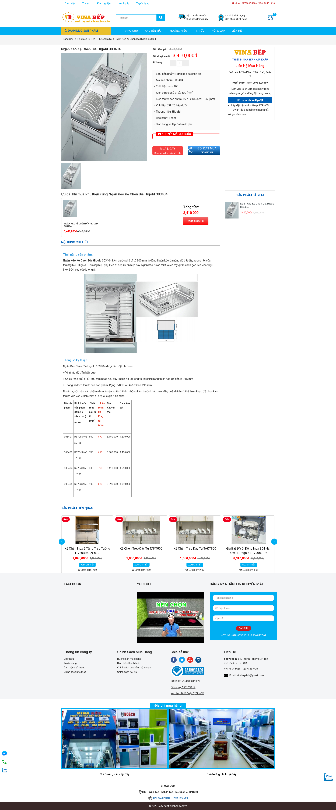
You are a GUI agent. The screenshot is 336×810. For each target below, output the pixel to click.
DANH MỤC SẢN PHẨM (82, 30)
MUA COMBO (196, 221)
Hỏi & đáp (123, 3)
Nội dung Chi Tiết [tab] (74, 242)
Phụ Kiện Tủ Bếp (86, 39)
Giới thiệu (70, 3)
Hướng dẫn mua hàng (129, 658)
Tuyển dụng (142, 3)
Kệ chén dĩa (105, 39)
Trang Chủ (68, 39)
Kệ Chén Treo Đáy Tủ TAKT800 (87, 548)
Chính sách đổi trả (127, 672)
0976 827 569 (250, 669)
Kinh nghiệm (104, 3)
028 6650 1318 (232, 669)
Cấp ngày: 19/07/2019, (183, 687)
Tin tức (86, 3)
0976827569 (207, 152)
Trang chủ (130, 30)
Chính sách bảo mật (75, 672)
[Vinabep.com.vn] (86, 16)
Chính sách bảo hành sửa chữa (134, 667)
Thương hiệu (177, 30)
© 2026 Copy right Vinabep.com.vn (168, 806)
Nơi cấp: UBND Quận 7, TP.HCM (187, 693)
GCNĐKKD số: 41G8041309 (185, 681)
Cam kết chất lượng (74, 667)
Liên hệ (237, 30)
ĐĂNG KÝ (243, 628)
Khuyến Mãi (153, 30)
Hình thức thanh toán (128, 663)
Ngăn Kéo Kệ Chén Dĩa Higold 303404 (81, 224)
